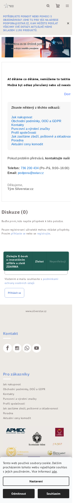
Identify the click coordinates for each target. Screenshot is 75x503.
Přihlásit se (14, 293)
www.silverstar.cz (36, 311)
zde (54, 471)
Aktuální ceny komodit (27, 144)
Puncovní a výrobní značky (30, 128)
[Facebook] (7, 348)
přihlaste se (18, 233)
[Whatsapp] (26, 348)
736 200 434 (30, 168)
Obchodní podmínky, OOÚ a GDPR (36, 121)
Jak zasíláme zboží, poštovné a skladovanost (30, 408)
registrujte (43, 233)
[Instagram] (17, 348)
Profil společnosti (23, 132)
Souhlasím (53, 493)
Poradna (17, 140)
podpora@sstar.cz (31, 173)
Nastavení (36, 481)
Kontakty (17, 125)
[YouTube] (36, 348)
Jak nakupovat (21, 117)
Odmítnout (18, 493)
